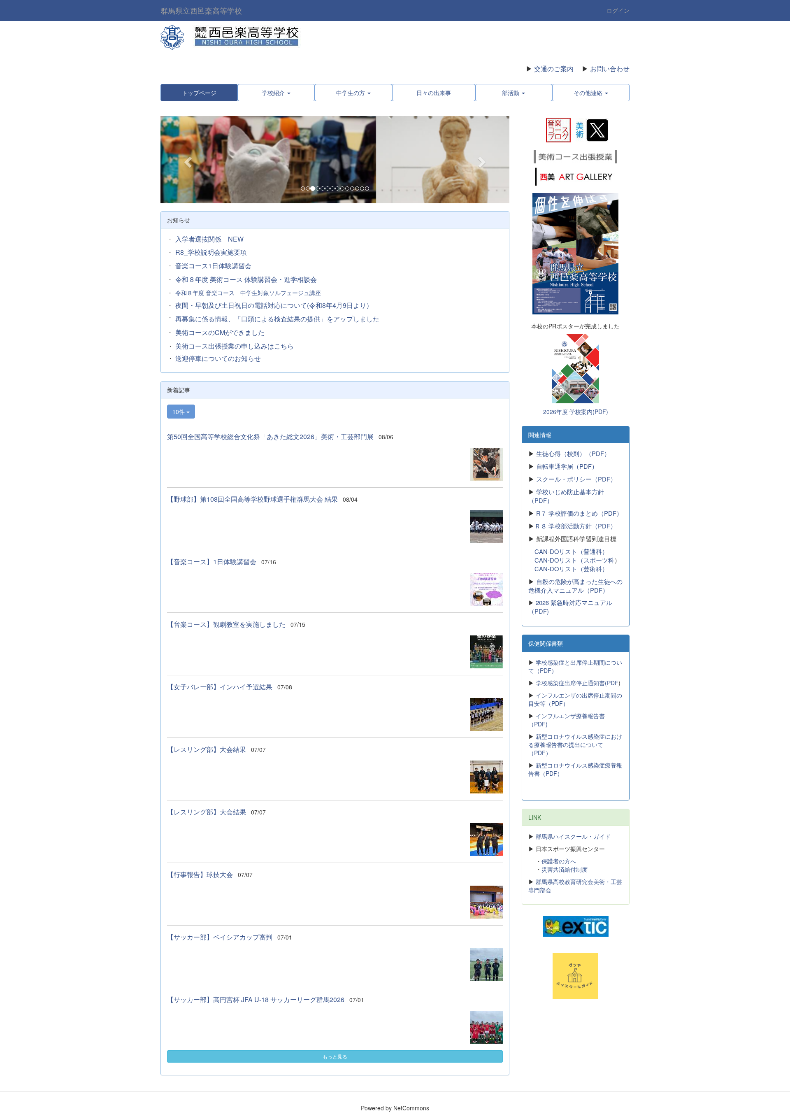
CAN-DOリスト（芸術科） (571, 568)
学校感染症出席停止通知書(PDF (577, 683)
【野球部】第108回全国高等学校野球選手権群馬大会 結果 (252, 499)
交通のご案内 (554, 68)
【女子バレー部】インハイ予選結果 (219, 686)
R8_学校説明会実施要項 (211, 252)
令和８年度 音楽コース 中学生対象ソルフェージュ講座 (248, 292)
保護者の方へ (558, 861)
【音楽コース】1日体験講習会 (211, 561)
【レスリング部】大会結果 (206, 749)
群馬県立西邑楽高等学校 (201, 10)
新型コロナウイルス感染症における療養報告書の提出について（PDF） (575, 744)
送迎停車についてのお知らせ (218, 358)
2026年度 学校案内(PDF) (575, 411)
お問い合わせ (610, 68)
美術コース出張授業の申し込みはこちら (234, 346)
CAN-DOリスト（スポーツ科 (574, 560)
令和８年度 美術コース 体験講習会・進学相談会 (246, 279)
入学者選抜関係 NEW (209, 239)
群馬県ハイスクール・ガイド (573, 836)
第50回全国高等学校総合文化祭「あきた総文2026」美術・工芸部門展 (270, 436)
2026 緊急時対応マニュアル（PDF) (570, 606)
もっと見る (335, 1056)
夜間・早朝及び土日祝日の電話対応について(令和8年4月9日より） (274, 305)
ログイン (618, 10)
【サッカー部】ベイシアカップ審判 (219, 937)
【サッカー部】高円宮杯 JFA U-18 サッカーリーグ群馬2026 (255, 999)
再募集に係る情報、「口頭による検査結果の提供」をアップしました (277, 318)
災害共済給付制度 (564, 869)
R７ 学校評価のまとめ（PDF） (579, 513)
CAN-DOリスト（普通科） (571, 551)
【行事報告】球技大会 (200, 874)
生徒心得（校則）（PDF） (572, 453)
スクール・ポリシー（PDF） (576, 479)
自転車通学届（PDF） (567, 466)
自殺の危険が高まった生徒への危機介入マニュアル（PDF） (575, 585)
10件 (179, 411)
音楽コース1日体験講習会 (213, 265)
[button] (186, 159)
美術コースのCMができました (220, 332)
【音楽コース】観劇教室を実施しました (226, 624)
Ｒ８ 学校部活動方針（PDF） (575, 525)
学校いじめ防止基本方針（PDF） (566, 496)
